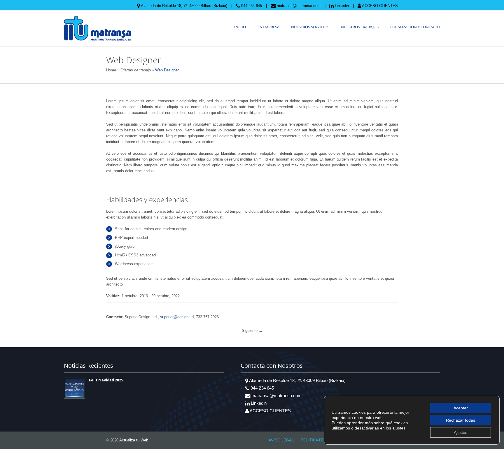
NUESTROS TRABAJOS (360, 26)
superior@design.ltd (177, 317)
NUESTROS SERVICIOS (310, 26)
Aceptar (461, 408)
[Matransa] (97, 28)
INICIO (240, 26)
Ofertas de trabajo (135, 70)
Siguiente (252, 330)
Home (111, 70)
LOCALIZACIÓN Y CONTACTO (415, 26)
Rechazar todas (460, 420)
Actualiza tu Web (133, 440)
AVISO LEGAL (281, 440)
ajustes (398, 428)
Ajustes (460, 432)
